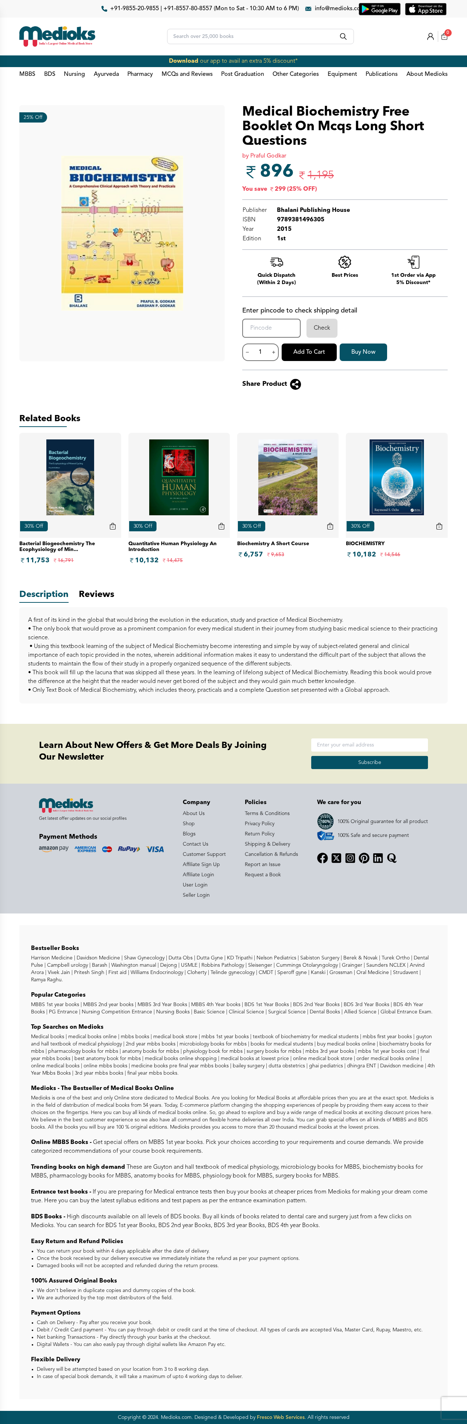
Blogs (189, 834)
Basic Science (208, 1011)
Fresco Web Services (281, 1417)
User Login (195, 885)
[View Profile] (430, 36)
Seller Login (196, 895)
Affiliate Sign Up (201, 864)
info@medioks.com (340, 9)
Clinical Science (245, 1011)
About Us (194, 813)
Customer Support (204, 854)
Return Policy (259, 834)
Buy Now (363, 352)
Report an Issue (263, 864)
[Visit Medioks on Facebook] (322, 858)
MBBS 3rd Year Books (161, 1004)
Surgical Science (286, 1011)
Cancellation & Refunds (271, 854)
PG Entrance (62, 1011)
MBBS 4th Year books (215, 1004)
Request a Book (263, 874)
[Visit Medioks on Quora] (391, 858)
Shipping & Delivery (267, 844)
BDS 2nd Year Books (316, 1004)
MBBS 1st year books (56, 1004)
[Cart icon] (112, 526)
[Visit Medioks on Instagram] (350, 858)
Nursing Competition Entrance (116, 1011)
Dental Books (324, 1011)
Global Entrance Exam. (406, 1011)
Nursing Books (172, 1011)
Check (322, 328)
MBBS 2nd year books (108, 1004)
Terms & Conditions (267, 813)
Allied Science (360, 1011)
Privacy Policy (259, 823)
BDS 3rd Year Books (365, 1004)
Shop (189, 823)
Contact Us (195, 844)
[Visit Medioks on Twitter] (336, 858)
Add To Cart (309, 352)
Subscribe (369, 762)
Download (183, 61)
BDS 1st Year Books (266, 1004)
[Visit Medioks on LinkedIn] (378, 858)
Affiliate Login (198, 874)
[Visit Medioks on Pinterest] (364, 858)
